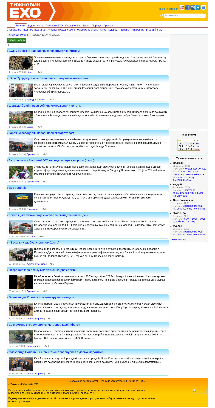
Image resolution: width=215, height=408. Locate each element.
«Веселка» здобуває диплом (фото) (34, 242)
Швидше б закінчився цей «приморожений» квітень (45, 105)
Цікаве (125, 29)
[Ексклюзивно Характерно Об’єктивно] (25, 11)
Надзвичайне (67, 29)
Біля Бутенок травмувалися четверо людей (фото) (44, 324)
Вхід (161, 9)
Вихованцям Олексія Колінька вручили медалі (41, 297)
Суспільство (14, 29)
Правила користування (113, 381)
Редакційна (137, 29)
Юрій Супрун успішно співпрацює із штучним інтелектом (48, 78)
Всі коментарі (179, 239)
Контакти (134, 381)
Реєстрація (171, 9)
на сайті (84, 381)
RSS (143, 381)
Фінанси (52, 29)
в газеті (93, 381)
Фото (40, 25)
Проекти (108, 25)
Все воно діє (17, 187)
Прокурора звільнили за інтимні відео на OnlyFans (188, 193)
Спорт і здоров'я (109, 29)
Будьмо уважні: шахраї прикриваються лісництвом (44, 50)
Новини (20, 25)
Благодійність (154, 29)
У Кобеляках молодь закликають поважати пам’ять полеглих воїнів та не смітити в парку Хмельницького (189, 174)
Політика (28, 29)
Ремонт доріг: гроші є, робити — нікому (189, 220)
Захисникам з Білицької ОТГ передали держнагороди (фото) (51, 160)
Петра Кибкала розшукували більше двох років (42, 270)
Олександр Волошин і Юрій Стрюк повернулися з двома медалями (56, 352)
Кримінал (40, 29)
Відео (31, 25)
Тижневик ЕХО (54, 25)
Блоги (85, 25)
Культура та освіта (87, 29)
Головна (13, 34)
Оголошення (72, 25)
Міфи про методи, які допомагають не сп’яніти (189, 207)
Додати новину (16, 40)
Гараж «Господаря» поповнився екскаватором (41, 133)
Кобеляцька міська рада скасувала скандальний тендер (48, 215)
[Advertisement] (189, 81)
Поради (96, 25)
